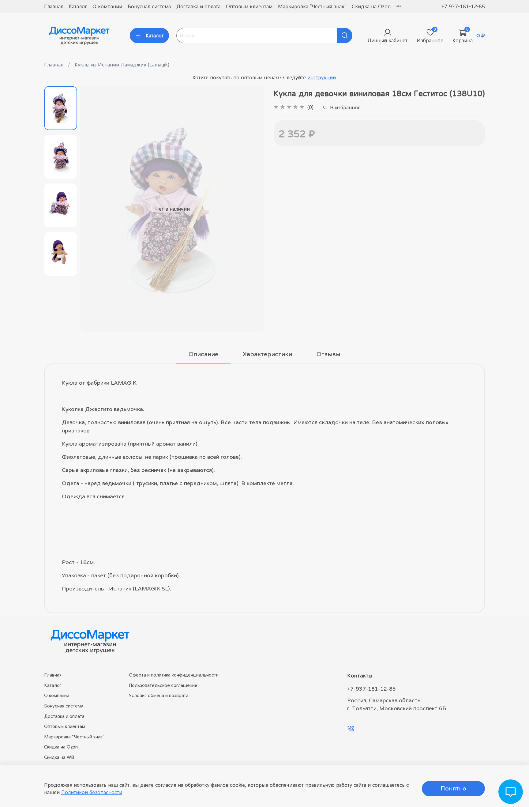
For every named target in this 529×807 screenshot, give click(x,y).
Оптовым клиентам (249, 6)
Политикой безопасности (91, 792)
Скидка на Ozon (371, 6)
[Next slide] (252, 209)
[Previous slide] (92, 209)
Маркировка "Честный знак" (312, 6)
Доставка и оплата (198, 6)
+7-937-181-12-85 (371, 689)
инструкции (321, 77)
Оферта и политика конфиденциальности (174, 674)
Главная (53, 6)
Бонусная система (149, 6)
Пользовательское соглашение (163, 685)
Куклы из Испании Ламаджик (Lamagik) (122, 64)
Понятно (453, 788)
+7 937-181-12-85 (463, 6)
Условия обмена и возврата (159, 695)
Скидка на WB (59, 757)
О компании (107, 6)
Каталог (78, 6)
